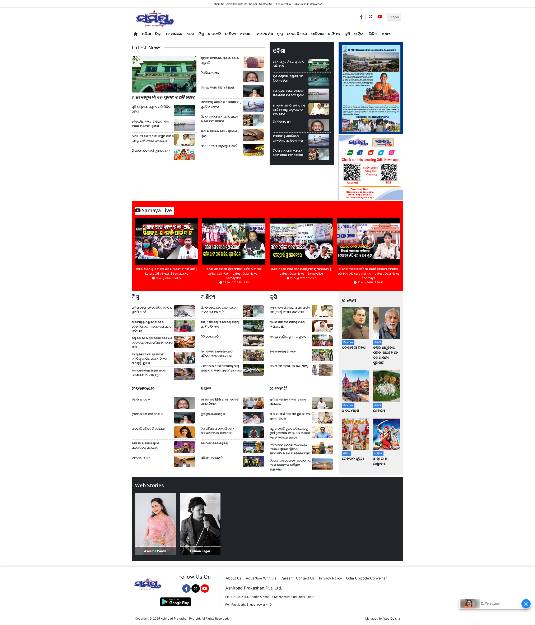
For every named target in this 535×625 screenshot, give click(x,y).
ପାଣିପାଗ (317, 34)
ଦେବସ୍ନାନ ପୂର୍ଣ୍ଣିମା (353, 458)
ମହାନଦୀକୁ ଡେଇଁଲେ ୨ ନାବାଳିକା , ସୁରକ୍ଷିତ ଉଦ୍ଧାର (221, 104)
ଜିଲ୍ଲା (158, 34)
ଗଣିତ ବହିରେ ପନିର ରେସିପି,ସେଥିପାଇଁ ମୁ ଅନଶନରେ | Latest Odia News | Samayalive (301, 271)
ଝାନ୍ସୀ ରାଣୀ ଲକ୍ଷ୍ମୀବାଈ (380, 461)
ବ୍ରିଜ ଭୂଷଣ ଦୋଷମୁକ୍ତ (213, 414)
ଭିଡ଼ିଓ (373, 34)
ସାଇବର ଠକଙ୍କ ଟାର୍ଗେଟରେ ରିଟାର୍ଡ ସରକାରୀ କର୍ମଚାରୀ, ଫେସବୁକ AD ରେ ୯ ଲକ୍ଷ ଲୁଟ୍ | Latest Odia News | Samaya (368, 273)
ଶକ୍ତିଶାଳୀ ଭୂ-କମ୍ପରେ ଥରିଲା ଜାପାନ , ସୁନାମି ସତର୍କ (153, 310)
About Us (219, 3)
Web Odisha (391, 618)
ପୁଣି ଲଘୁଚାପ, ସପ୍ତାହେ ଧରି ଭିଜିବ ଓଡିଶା (151, 109)
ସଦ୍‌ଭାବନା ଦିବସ (354, 347)
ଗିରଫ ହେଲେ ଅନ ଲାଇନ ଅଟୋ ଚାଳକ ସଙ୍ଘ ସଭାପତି (219, 119)
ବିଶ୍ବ (201, 34)
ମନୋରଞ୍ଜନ (174, 34)
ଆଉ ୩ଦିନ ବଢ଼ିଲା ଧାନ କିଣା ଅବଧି (289, 366)
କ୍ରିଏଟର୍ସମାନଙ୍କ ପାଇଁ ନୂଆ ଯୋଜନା (151, 151)
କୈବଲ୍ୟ (379, 410)
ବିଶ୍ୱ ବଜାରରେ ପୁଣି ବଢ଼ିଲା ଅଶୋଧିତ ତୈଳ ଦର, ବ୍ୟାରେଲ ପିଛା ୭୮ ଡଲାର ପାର (152, 342)
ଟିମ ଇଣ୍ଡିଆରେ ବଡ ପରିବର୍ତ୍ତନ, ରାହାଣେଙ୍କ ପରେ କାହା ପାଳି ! (217, 431)
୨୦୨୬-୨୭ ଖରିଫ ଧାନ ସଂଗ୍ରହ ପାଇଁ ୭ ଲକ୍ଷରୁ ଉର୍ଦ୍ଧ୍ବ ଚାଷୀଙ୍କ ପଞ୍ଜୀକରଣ (153, 138)
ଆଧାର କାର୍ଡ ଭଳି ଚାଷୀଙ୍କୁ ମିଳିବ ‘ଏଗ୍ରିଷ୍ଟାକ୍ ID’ (287, 324)
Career (253, 3)
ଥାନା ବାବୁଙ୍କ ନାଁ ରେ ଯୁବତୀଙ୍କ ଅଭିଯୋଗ (163, 97)
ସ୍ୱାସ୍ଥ (280, 34)
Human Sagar (200, 551)
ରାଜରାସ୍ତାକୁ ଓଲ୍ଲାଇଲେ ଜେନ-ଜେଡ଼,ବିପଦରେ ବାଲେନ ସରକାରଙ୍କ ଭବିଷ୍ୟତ (151, 326)
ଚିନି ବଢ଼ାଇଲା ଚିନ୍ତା (211, 337)
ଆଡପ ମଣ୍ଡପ (350, 410)
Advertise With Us (236, 3)
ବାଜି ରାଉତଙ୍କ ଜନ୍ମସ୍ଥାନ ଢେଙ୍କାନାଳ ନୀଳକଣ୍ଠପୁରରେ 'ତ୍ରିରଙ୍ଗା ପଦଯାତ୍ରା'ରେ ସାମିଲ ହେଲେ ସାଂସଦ (290, 448)
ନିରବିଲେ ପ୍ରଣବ (210, 73)
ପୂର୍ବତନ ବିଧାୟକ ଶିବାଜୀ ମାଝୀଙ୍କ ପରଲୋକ (288, 401)
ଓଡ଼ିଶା (146, 34)
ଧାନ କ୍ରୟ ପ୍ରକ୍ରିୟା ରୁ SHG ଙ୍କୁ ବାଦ (288, 337)
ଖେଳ (190, 34)
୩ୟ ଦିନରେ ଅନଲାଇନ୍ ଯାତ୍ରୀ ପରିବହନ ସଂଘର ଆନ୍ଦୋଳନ (217, 353)
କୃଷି (347, 34)
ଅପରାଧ (245, 34)
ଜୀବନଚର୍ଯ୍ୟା (264, 34)
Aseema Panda (155, 551)
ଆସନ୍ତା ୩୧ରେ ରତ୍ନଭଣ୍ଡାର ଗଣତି (219, 146)
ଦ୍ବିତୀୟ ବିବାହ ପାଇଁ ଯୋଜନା (217, 87)
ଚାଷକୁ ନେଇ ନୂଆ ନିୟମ (283, 351)
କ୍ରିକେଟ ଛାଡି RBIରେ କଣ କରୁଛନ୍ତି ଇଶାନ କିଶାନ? (220, 401)
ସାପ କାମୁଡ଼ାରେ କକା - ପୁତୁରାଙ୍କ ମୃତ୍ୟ (219, 133)
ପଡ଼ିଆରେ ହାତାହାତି (212, 458)
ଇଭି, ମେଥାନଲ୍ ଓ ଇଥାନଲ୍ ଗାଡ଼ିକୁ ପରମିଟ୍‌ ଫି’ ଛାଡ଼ (220, 324)
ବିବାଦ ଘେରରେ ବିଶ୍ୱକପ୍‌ (214, 443)
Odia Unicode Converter (307, 3)
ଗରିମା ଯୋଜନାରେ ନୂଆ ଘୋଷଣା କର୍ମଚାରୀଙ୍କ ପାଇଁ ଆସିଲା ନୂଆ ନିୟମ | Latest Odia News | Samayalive (233, 273)
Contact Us (265, 3)
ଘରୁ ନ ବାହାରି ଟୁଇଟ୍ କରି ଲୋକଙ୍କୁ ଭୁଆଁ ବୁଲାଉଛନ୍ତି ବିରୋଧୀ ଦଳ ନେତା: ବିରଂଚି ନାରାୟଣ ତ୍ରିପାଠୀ (290, 433)
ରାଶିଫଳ (334, 34)
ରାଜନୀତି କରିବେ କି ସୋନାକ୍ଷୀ (148, 429)
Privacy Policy (282, 3)
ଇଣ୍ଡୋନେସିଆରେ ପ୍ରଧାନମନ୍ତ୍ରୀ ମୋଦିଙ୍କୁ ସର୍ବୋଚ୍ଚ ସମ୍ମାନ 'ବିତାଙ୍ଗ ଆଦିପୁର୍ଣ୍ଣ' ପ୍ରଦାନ (149, 358)
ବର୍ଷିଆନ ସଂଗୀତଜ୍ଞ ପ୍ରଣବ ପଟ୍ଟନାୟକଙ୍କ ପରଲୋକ (145, 445)
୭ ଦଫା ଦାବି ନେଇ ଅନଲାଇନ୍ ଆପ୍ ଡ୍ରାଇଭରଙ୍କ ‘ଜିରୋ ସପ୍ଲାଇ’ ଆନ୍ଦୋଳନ (221, 368)
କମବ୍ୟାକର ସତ (141, 458)
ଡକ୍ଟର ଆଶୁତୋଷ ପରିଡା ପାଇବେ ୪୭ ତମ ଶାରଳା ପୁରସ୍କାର (385, 355)
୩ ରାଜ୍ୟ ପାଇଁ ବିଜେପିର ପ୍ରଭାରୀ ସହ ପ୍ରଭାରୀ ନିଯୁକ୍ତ (290, 416)
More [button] (386, 34)
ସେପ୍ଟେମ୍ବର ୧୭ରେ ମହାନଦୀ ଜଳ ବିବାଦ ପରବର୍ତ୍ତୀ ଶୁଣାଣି (150, 123)
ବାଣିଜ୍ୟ (230, 34)
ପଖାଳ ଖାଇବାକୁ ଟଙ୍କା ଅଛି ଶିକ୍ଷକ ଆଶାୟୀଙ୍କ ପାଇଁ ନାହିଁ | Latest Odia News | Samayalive (166, 271)
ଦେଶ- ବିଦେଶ (297, 34)
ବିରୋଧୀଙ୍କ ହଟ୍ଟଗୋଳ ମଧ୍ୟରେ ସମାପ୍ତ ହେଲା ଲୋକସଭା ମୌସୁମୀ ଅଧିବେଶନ (290, 465)
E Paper (394, 17)
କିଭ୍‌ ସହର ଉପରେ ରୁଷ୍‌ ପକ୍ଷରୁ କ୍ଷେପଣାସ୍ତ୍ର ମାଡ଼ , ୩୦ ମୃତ (149, 372)
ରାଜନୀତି (214, 34)
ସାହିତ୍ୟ (359, 34)
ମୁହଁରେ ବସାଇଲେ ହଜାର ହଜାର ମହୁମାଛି (220, 60)
